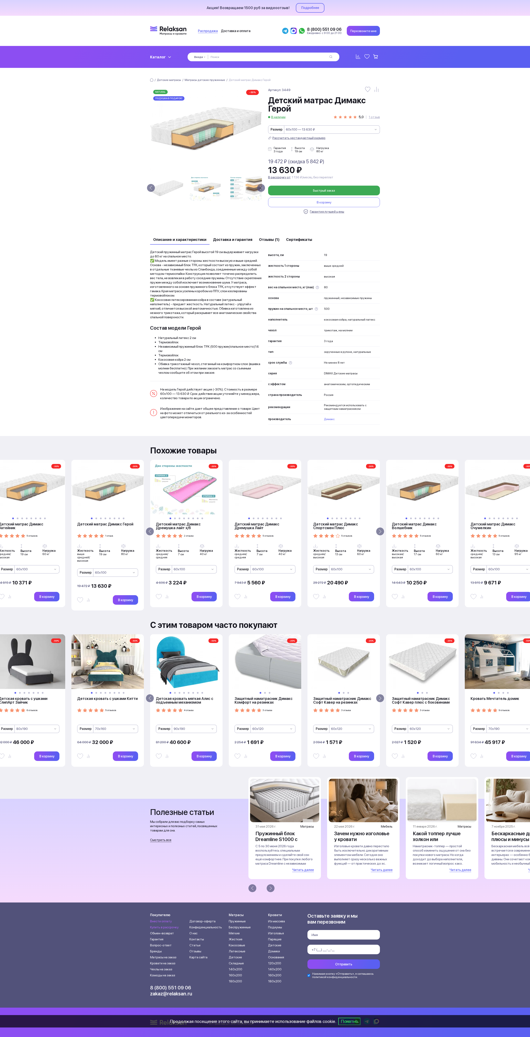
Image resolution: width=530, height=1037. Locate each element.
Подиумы (275, 927)
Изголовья (276, 933)
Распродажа (208, 31)
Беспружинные (240, 927)
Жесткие (235, 939)
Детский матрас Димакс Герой (105, 524)
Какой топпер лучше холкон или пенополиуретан (437, 839)
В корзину (324, 202)
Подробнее (310, 8)
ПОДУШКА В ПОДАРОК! (168, 98)
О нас (193, 933)
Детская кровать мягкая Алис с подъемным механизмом (184, 700)
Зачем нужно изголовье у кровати (361, 836)
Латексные (237, 951)
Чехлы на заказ (161, 969)
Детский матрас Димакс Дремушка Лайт (257, 526)
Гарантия (156, 939)
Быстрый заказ (324, 190)
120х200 (274, 963)
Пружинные (237, 921)
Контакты (196, 939)
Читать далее (303, 870)
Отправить (343, 964)
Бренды (156, 951)
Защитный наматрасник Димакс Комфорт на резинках (264, 700)
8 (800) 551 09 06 (170, 988)
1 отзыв (374, 117)
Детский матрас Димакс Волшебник (414, 526)
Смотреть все (160, 840)
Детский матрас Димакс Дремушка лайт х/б (178, 526)
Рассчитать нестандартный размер (298, 138)
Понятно (349, 1021)
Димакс (329, 419)
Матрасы (236, 915)
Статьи (194, 945)
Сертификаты (299, 239)
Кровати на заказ (162, 963)
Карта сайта (198, 957)
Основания (276, 957)
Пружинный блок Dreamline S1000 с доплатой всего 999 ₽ (281, 839)
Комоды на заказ (162, 975)
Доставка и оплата (236, 31)
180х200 (235, 981)
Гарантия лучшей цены (327, 212)
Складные (236, 963)
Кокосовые (237, 945)
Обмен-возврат (162, 933)
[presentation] (151, 188)
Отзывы (195, 951)
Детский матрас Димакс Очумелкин (493, 526)
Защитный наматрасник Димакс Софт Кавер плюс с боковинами (421, 700)
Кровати (275, 915)
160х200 (235, 975)
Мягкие (234, 933)
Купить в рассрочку (164, 927)
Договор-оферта (202, 921)
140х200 (235, 969)
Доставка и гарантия (232, 239)
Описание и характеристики (179, 239)
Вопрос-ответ (161, 945)
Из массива (276, 921)
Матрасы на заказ (163, 957)
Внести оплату (161, 921)
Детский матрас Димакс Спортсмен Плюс (335, 526)
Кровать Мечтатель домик (495, 698)
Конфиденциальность (205, 927)
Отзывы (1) (269, 239)
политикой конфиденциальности (334, 977)
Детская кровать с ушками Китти (107, 698)
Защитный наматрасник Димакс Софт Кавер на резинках (342, 700)
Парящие (275, 939)
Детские (235, 957)
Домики (274, 951)
